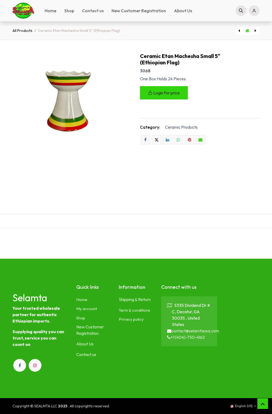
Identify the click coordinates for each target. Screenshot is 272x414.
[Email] (200, 139)
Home (81, 299)
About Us (85, 343)
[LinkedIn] (167, 139)
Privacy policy (131, 319)
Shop (80, 317)
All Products (22, 30)
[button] (241, 10)
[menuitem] (50, 10)
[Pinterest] (189, 139)
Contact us (86, 354)
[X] (156, 139)
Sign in (254, 10)
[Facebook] (145, 139)
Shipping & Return (135, 299)
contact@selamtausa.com (195, 330)
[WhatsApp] (178, 139)
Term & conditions (134, 310)
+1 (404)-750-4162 (188, 337)
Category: (150, 127)
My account (86, 308)
